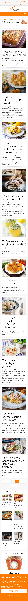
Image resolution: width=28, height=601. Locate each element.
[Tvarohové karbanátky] (14, 268)
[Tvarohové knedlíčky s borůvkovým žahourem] (14, 306)
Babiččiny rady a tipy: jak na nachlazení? (18, 541)
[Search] (16, 1)
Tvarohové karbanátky (9, 282)
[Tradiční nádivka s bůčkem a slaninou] (14, 39)
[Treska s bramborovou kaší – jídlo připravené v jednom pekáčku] (14, 130)
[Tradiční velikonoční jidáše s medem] (14, 81)
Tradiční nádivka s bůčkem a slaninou (14, 53)
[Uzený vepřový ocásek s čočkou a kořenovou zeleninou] (14, 446)
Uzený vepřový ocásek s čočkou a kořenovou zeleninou (13, 462)
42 (12, 485)
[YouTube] (24, 1)
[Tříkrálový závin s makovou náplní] (14, 180)
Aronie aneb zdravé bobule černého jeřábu (6, 543)
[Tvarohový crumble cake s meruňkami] (14, 398)
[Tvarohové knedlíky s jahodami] (14, 347)
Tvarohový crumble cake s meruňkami (11, 416)
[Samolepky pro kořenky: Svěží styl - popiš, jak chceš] (14, 563)
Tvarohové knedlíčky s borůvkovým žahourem (10, 323)
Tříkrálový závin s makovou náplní (12, 198)
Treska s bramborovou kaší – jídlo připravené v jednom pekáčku (13, 148)
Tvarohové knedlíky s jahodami (8, 363)
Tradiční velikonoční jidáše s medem (13, 100)
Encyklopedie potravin (12, 20)
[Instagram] (21, 1)
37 (21, 482)
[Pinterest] (20, 4)
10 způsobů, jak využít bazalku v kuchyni (6, 504)
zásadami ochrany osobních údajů (12, 585)
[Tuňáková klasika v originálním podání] (14, 228)
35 (13, 482)
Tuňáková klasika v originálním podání (14, 243)
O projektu (7, 2)
